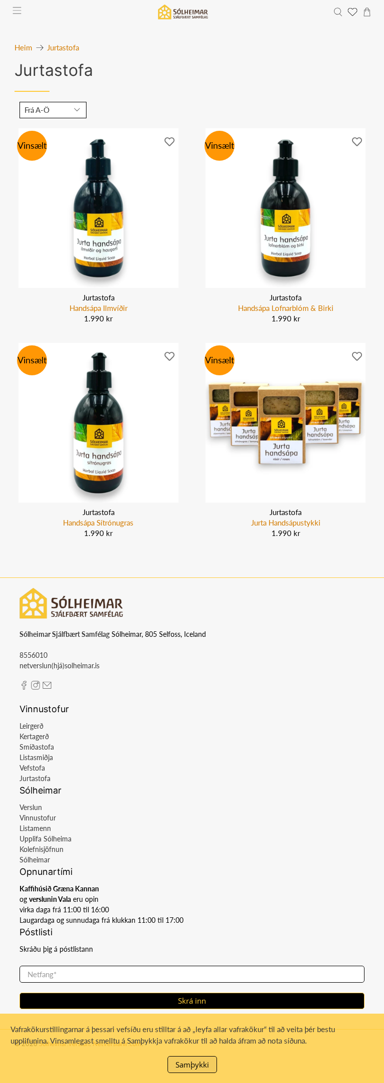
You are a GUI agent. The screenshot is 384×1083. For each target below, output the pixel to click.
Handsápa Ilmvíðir (99, 307)
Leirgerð (32, 726)
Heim (23, 47)
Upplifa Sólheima (46, 838)
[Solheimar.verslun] (183, 11)
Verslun (31, 807)
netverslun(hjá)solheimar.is (60, 665)
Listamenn (35, 828)
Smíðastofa (37, 747)
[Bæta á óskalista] (170, 141)
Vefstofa (32, 768)
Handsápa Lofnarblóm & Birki (286, 307)
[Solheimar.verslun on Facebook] (24, 687)
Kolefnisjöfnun (42, 849)
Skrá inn (192, 1001)
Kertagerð (34, 736)
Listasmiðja (36, 757)
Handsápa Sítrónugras (98, 522)
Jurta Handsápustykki (285, 522)
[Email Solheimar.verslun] (47, 687)
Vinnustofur (38, 817)
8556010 (34, 655)
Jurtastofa (63, 47)
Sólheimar (35, 859)
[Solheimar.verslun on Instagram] (35, 687)
